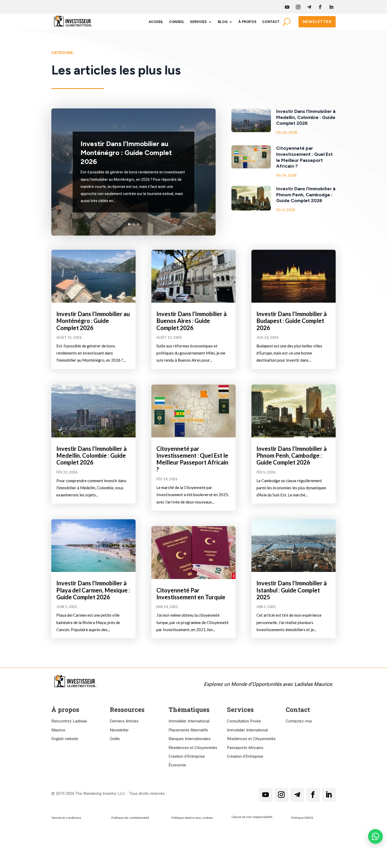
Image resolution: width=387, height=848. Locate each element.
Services (198, 22)
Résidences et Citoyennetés (192, 747)
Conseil (177, 22)
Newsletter (317, 21)
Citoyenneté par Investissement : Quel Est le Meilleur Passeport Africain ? (304, 157)
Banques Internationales (189, 738)
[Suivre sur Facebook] (320, 7)
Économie (177, 765)
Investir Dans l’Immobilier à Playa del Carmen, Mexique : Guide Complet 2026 (93, 590)
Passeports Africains (245, 747)
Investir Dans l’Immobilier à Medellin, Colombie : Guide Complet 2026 (305, 117)
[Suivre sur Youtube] (286, 7)
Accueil (156, 22)
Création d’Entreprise (186, 756)
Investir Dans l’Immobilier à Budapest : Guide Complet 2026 (291, 320)
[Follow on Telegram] (309, 7)
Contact (271, 22)
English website (64, 738)
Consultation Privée (244, 721)
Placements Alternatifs (188, 730)
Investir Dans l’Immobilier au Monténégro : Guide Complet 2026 (126, 152)
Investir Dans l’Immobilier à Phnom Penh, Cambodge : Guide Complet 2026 (305, 194)
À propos (247, 22)
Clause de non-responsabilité (251, 817)
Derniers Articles (124, 721)
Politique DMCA (302, 818)
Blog (223, 22)
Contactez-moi (299, 721)
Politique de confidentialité (130, 818)
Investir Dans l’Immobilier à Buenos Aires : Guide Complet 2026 (191, 320)
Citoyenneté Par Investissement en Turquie (190, 594)
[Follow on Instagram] (298, 7)
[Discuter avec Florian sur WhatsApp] (375, 836)
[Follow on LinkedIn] (331, 7)
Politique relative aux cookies (192, 818)
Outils (115, 738)
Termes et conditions (66, 818)
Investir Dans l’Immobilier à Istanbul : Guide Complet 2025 (291, 590)
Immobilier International (188, 721)
